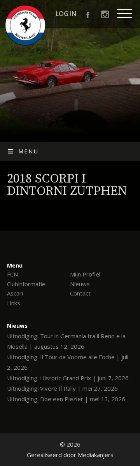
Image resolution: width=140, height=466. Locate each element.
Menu (28, 151)
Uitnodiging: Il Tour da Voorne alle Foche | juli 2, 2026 (67, 362)
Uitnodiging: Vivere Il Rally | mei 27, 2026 (62, 388)
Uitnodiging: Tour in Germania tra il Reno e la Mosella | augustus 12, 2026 (66, 341)
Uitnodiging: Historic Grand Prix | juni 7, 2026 (68, 378)
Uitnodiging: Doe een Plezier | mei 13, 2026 (66, 399)
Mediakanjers (96, 455)
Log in (66, 13)
